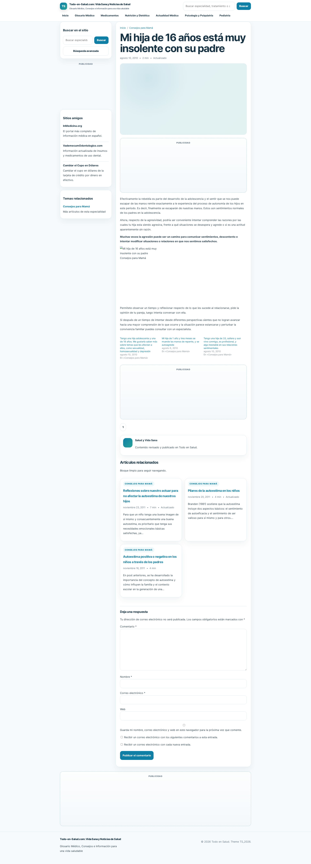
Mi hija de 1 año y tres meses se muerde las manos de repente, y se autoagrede (180, 341)
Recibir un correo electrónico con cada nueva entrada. (157, 744)
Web (122, 709)
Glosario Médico (84, 15)
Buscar (243, 6)
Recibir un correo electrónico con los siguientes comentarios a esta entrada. (171, 737)
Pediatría (224, 15)
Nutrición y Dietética (137, 15)
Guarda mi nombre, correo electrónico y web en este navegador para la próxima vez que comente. (181, 730)
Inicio (65, 15)
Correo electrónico (132, 693)
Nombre (126, 676)
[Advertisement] (86, 86)
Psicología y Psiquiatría (199, 15)
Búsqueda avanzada (86, 51)
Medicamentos (110, 15)
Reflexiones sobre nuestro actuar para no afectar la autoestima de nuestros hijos (150, 496)
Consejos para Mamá (141, 27)
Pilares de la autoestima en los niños (214, 491)
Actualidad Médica (167, 15)
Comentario (128, 626)
